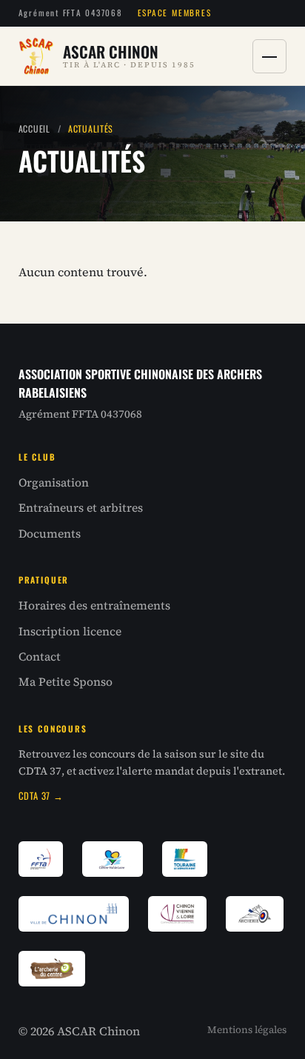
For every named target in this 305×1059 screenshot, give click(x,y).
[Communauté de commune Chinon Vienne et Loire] (177, 914)
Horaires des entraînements (94, 605)
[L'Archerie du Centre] (52, 968)
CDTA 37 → (41, 796)
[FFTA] (41, 859)
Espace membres (175, 13)
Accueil (34, 128)
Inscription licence (70, 631)
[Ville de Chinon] (74, 914)
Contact (40, 656)
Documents (50, 533)
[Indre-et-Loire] (185, 859)
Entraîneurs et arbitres (81, 507)
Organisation (54, 482)
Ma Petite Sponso (66, 681)
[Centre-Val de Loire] (112, 859)
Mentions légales (246, 1030)
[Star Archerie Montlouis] (255, 914)
